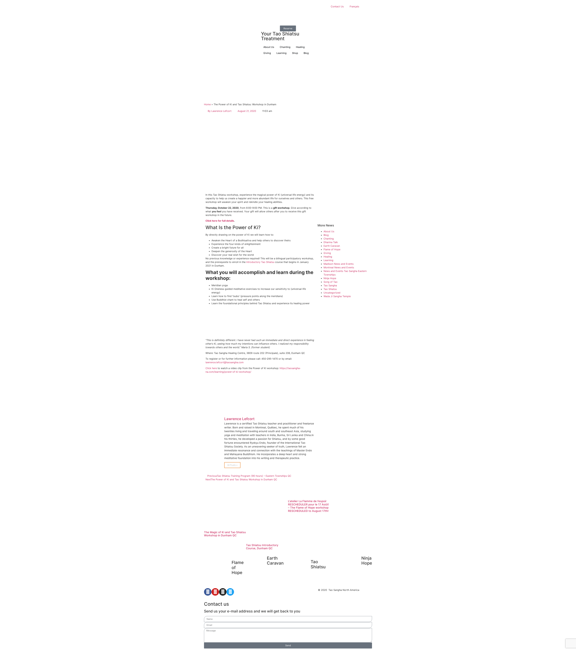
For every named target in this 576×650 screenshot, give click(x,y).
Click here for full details (220, 220)
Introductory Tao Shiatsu (260, 262)
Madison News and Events (339, 263)
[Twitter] (230, 592)
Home (207, 104)
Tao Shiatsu (330, 289)
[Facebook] (208, 592)
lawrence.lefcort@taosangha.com (225, 362)
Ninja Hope (330, 278)
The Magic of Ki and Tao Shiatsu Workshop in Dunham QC (225, 534)
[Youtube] (215, 592)
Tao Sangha (330, 285)
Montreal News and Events (339, 267)
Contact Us (337, 6)
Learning (328, 260)
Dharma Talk (331, 242)
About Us (329, 231)
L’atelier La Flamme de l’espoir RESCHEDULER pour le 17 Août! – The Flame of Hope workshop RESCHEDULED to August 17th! (308, 506)
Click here (211, 368)
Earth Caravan (332, 245)
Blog (326, 234)
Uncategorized (332, 292)
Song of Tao (331, 281)
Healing (328, 256)
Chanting (329, 238)
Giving (327, 253)
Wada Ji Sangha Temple (337, 296)
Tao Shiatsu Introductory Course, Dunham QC (262, 547)
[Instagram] (222, 592)
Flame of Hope (332, 249)
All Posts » (232, 465)
